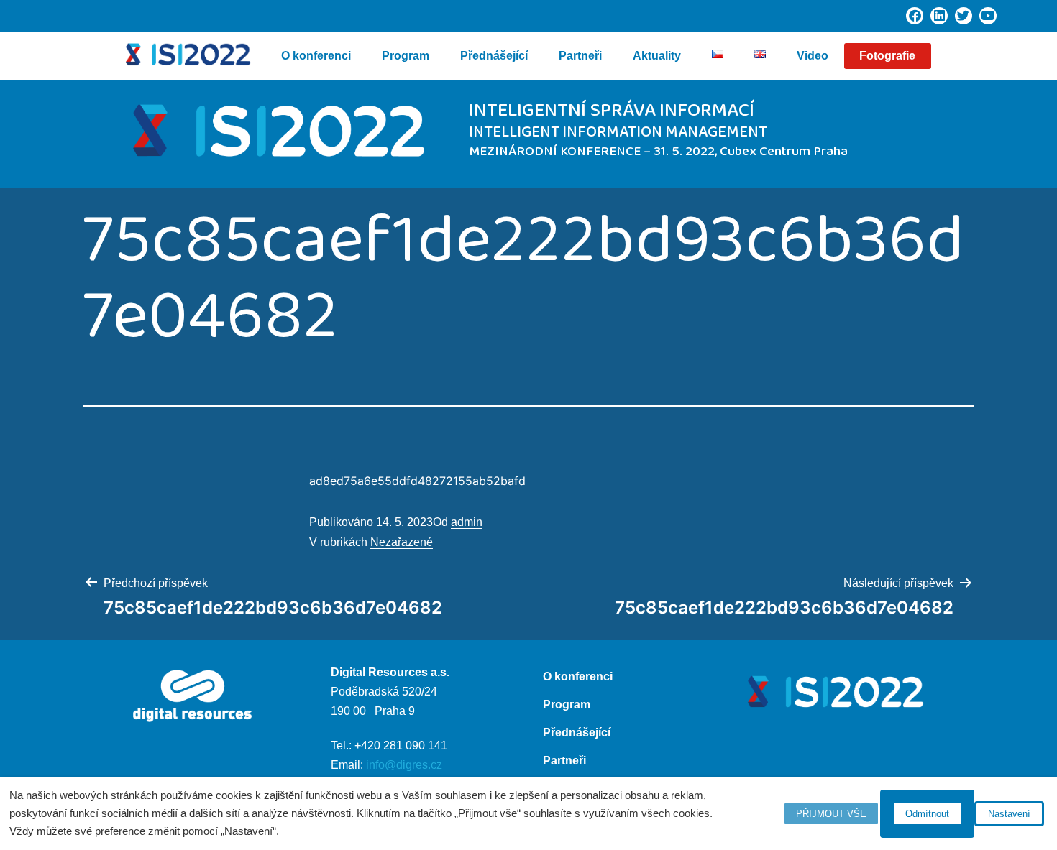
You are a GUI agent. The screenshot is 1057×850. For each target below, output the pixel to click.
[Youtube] (988, 15)
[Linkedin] (939, 15)
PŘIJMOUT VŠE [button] (831, 813)
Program (405, 56)
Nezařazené (401, 542)
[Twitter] (963, 15)
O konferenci (316, 56)
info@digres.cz (404, 765)
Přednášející (494, 56)
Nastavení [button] (1009, 813)
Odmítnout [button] (927, 813)
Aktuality (657, 56)
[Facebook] (914, 15)
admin (466, 522)
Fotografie (887, 56)
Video (812, 56)
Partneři (580, 56)
